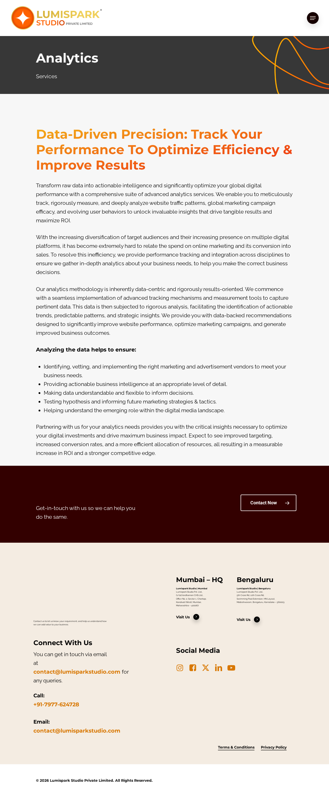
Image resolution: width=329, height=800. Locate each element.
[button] (313, 18)
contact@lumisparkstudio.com (76, 672)
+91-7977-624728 (56, 704)
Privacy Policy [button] (274, 747)
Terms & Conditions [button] (236, 747)
